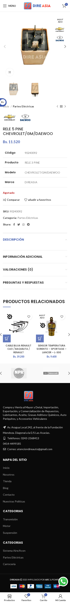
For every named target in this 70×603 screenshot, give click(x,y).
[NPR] (19, 373)
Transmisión (10, 519)
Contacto (9, 494)
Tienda (7, 481)
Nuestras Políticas (14, 501)
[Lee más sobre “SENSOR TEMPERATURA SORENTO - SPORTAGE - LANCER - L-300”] (40, 338)
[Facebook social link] (14, 224)
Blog (5, 488)
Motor (6, 526)
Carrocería (9, 564)
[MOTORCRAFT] (51, 373)
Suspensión (10, 532)
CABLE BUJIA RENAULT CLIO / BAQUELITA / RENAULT (18, 349)
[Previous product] (57, 107)
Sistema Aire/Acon (14, 550)
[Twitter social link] (18, 224)
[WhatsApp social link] (23, 224)
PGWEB (56, 579)
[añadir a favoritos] (28, 316)
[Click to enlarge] (10, 72)
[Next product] (65, 107)
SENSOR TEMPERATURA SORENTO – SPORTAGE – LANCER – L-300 (51, 349)
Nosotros (8, 474)
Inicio (6, 467)
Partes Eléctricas (23, 106)
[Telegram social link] (28, 224)
